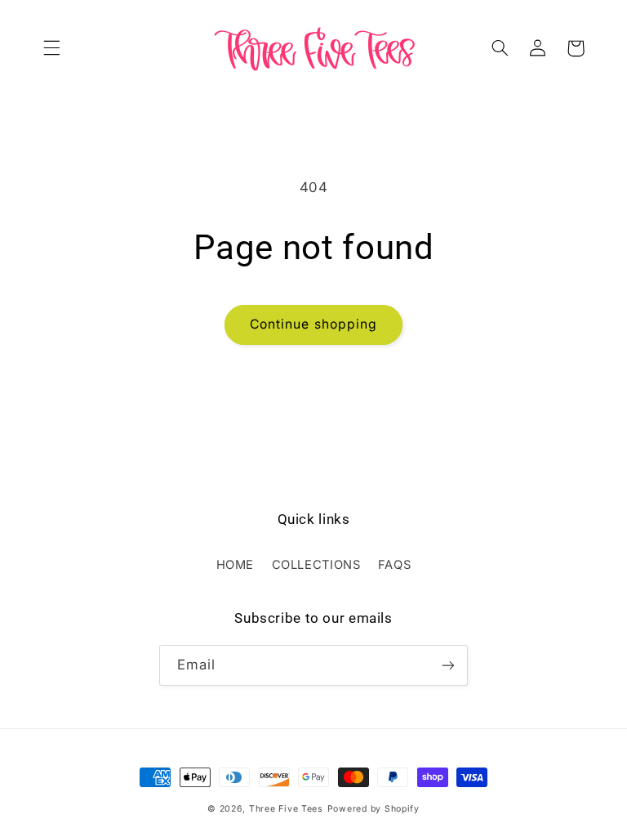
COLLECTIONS (316, 564)
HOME (235, 564)
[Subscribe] (448, 665)
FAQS (394, 564)
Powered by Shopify (373, 808)
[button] (51, 48)
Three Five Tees (286, 808)
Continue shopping (313, 324)
